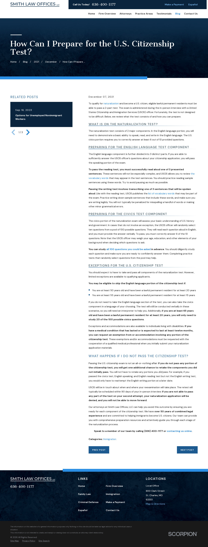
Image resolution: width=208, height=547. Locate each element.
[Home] (34, 4)
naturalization (111, 103)
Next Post (187, 449)
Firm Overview (114, 486)
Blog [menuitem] (177, 13)
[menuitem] (14, 541)
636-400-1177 (104, 4)
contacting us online (179, 431)
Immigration (109, 439)
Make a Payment (174, 4)
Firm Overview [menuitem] (107, 13)
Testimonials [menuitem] (164, 13)
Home (81, 486)
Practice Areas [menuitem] (144, 13)
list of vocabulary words (161, 193)
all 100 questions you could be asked (128, 249)
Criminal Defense (88, 502)
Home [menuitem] (91, 13)
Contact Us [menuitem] (191, 13)
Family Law (84, 494)
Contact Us (112, 510)
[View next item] (28, 132)
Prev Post (99, 449)
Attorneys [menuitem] (126, 13)
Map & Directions (155, 503)
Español (193, 4)
